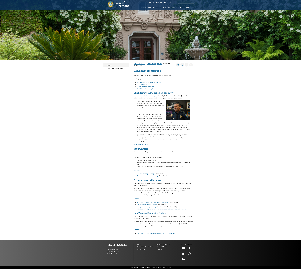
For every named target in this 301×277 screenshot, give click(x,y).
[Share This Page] (178, 65)
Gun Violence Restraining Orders (146, 89)
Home (139, 244)
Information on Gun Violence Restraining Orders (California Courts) (156, 233)
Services (143, 7)
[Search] (193, 3)
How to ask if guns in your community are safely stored (153, 202)
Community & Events (163, 244)
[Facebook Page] (189, 248)
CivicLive (159, 267)
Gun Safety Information (115, 69)
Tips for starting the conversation (147, 204)
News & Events (173, 7)
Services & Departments (145, 247)
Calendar (159, 249)
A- (190, 64)
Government (162, 7)
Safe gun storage (142, 84)
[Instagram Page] (189, 254)
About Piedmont (185, 7)
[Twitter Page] (183, 254)
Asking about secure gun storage (146, 207)
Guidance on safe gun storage (145, 174)
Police (109, 65)
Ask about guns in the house (145, 87)
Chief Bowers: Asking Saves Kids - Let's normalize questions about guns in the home (161, 209)
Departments (152, 7)
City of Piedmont (139, 64)
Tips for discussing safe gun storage (147, 176)
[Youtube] (183, 248)
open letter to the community (146, 96)
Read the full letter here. (141, 144)
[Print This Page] (182, 65)
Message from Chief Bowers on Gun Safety (149, 82)
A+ (187, 65)
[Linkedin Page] (183, 259)
